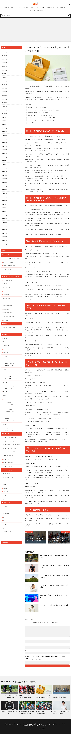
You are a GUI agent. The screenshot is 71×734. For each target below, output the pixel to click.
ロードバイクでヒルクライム (9, 437)
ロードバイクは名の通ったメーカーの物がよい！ (37, 107)
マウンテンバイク (7, 287)
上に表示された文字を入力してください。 (34, 659)
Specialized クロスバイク (10, 418)
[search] (68, 15)
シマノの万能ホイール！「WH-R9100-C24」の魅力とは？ (54, 556)
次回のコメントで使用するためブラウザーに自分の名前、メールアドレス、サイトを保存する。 (46, 656)
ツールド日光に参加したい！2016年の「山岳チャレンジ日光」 (54, 576)
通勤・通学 (5, 320)
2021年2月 (4, 66)
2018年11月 (4, 164)
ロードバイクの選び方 (8, 455)
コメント (26, 624)
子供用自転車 (6, 294)
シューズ (5, 484)
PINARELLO (5, 391)
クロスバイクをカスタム (8, 273)
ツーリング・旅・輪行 (8, 280)
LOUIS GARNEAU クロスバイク (11, 376)
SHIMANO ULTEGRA (9, 411)
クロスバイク (18, 7)
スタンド (5, 488)
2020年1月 (4, 113)
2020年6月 (4, 95)
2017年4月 (4, 233)
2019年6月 (4, 139)
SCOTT (5, 395)
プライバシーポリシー (31, 10)
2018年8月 (4, 175)
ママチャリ (5, 323)
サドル (4, 509)
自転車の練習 (6, 309)
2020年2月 (4, 110)
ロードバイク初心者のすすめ (9, 466)
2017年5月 (4, 229)
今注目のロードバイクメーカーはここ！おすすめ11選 (61, 712)
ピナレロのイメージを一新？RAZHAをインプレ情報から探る (54, 566)
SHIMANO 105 (8, 402)
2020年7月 (4, 91)
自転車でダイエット (7, 298)
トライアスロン (6, 283)
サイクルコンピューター (8, 477)
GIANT (4, 360)
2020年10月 (4, 81)
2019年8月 (4, 131)
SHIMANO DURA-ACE (9, 407)
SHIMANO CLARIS (9, 404)
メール (26, 644)
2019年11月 (4, 120)
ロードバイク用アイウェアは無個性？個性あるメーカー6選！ (26, 712)
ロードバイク (42, 7)
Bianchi (4, 341)
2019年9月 (4, 128)
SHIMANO (5, 399)
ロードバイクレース (7, 459)
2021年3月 (4, 62)
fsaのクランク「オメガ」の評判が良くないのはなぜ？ (54, 596)
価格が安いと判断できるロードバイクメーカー (37, 112)
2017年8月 (4, 218)
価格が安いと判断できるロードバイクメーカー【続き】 (39, 115)
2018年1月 (4, 200)
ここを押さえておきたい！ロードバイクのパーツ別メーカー (61, 696)
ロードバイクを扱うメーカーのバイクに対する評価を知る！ (44, 712)
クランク (5, 506)
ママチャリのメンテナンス (9, 327)
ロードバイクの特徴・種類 (9, 451)
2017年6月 (4, 226)
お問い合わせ (40, 10)
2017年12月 (4, 204)
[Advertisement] (35, 29)
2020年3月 (4, 106)
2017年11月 (4, 207)
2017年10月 (4, 211)
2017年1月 (4, 244)
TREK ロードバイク (9, 430)
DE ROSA (5, 356)
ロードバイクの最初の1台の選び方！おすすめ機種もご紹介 (9, 696)
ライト (4, 495)
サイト (26, 650)
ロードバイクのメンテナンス (9, 448)
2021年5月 (4, 55)
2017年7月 (4, 222)
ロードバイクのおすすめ (50, 54)
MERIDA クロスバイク (9, 386)
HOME (4, 40)
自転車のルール (6, 302)
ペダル (4, 535)
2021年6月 (4, 52)
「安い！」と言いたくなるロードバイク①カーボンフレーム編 (40, 117)
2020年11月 (4, 77)
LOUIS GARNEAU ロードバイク (11, 378)
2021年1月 (4, 70)
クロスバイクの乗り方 (8, 262)
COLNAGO (5, 352)
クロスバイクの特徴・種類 (9, 265)
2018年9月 (4, 171)
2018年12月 (4, 160)
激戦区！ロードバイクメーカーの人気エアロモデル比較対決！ (26, 696)
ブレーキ (5, 528)
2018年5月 (4, 186)
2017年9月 (4, 215)
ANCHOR (5, 338)
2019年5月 (4, 142)
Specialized (5, 415)
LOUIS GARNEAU (7, 373)
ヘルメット (5, 491)
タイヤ (4, 517)
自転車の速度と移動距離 (8, 316)
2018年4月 (4, 189)
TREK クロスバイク (9, 428)
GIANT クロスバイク (9, 363)
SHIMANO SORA (8, 409)
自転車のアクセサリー (9, 7)
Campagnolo (6, 345)
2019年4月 (4, 146)
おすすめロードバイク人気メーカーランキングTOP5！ (9, 712)
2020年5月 (4, 99)
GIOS (4, 369)
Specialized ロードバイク (10, 420)
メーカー (57, 7)
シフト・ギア (6, 513)
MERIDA (5, 382)
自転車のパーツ (50, 7)
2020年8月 (4, 88)
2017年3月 (4, 236)
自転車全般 (62, 7)
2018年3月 (4, 193)
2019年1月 (4, 157)
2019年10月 (4, 124)
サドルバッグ (6, 480)
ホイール (5, 538)
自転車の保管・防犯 (7, 305)
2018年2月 (4, 197)
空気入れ (5, 499)
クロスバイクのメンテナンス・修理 (11, 258)
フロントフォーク (7, 531)
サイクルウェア (6, 473)
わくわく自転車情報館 (40, 729)
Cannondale (5, 349)
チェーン (5, 520)
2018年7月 (4, 178)
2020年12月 (4, 73)
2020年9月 (4, 84)
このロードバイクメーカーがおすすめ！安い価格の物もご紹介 (26, 40)
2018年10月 (4, 168)
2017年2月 (4, 240)
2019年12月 (4, 117)
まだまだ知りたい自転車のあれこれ (30, 7)
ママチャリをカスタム (8, 331)
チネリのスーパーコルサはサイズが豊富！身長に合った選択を (54, 586)
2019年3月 (4, 149)
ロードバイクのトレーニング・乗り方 (11, 444)
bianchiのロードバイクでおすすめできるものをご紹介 (54, 606)
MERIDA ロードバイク (9, 388)
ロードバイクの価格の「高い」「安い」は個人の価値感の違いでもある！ (43, 110)
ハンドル (5, 524)
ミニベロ (5, 291)
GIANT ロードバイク (9, 365)
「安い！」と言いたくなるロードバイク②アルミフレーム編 (40, 120)
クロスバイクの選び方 (8, 269)
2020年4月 (4, 102)
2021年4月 (4, 59)
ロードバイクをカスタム (8, 462)
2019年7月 (4, 135)
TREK (4, 424)
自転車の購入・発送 (7, 312)
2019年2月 (4, 153)
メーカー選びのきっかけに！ (33, 122)
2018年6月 (4, 182)
